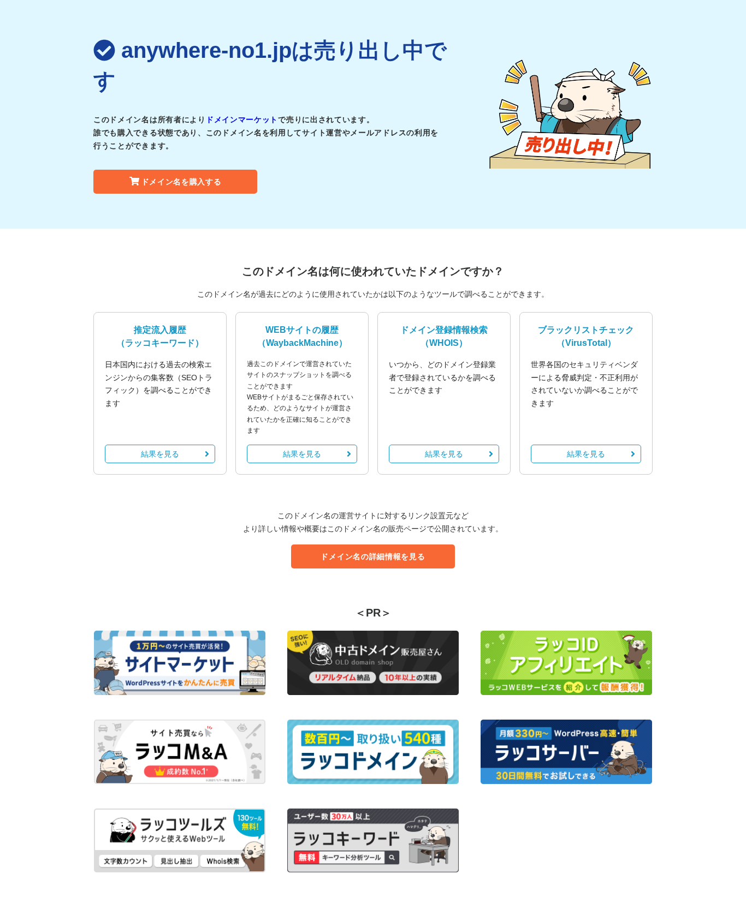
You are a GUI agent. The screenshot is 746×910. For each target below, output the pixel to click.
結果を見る (160, 454)
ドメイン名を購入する (181, 181)
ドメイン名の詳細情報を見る (373, 556)
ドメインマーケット (242, 119)
